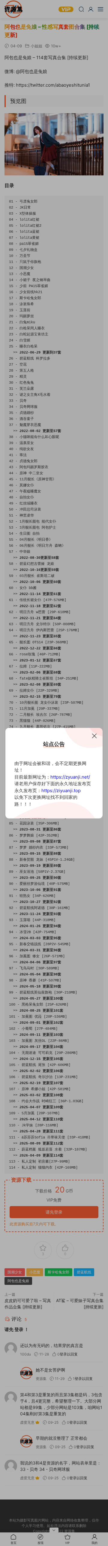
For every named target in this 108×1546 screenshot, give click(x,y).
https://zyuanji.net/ (70, 777)
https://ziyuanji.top (61, 790)
